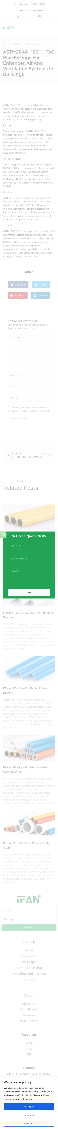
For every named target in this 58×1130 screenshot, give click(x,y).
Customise (29, 1115)
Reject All (29, 1123)
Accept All (29, 1106)
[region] (29, 1103)
